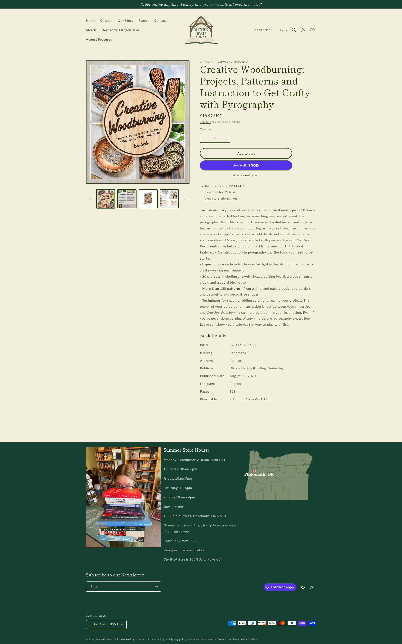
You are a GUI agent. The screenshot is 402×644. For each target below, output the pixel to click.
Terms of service (227, 639)
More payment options (246, 175)
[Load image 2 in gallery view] (126, 198)
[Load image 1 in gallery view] (105, 198)
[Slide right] (184, 199)
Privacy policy (156, 639)
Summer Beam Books (108, 639)
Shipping (205, 121)
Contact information (201, 639)
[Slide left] (90, 199)
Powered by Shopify (132, 639)
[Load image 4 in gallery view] (169, 198)
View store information (221, 198)
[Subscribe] (156, 586)
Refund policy (249, 639)
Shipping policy (177, 639)
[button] (294, 30)
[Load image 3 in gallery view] (148, 198)
